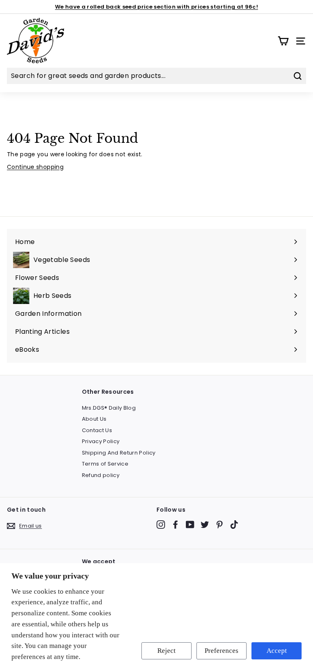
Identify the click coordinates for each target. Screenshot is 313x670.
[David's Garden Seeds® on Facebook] (175, 524)
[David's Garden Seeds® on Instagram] (160, 524)
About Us (94, 419)
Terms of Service (105, 464)
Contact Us (97, 430)
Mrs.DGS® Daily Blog (109, 408)
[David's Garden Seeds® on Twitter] (205, 524)
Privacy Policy (101, 441)
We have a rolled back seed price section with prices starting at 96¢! (156, 7)
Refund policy (101, 475)
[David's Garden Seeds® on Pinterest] (219, 524)
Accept (277, 650)
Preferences (221, 650)
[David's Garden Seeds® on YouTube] (190, 524)
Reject (166, 650)
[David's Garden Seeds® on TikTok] (234, 524)
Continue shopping (35, 167)
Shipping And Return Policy (119, 453)
